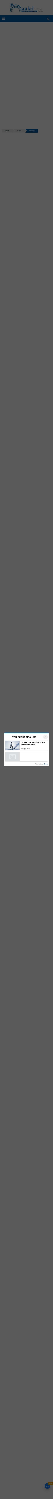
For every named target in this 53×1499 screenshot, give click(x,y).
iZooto (46, 764)
